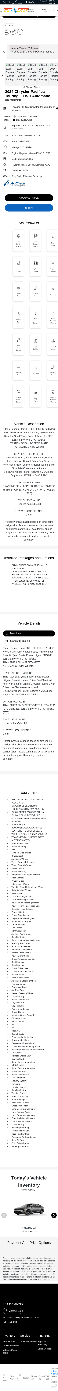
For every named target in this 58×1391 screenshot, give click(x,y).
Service (25, 1335)
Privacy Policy (12, 1377)
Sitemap (26, 1378)
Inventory (9, 1335)
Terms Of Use (19, 1377)
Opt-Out (47, 1377)
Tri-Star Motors (5, 1377)
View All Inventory (28, 1190)
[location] (26, 2)
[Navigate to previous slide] (4, 52)
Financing (44, 1335)
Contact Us (14, 1311)
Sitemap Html (34, 1377)
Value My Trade (45, 1349)
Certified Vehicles (11, 1345)
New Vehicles (9, 1341)
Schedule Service (28, 1341)
